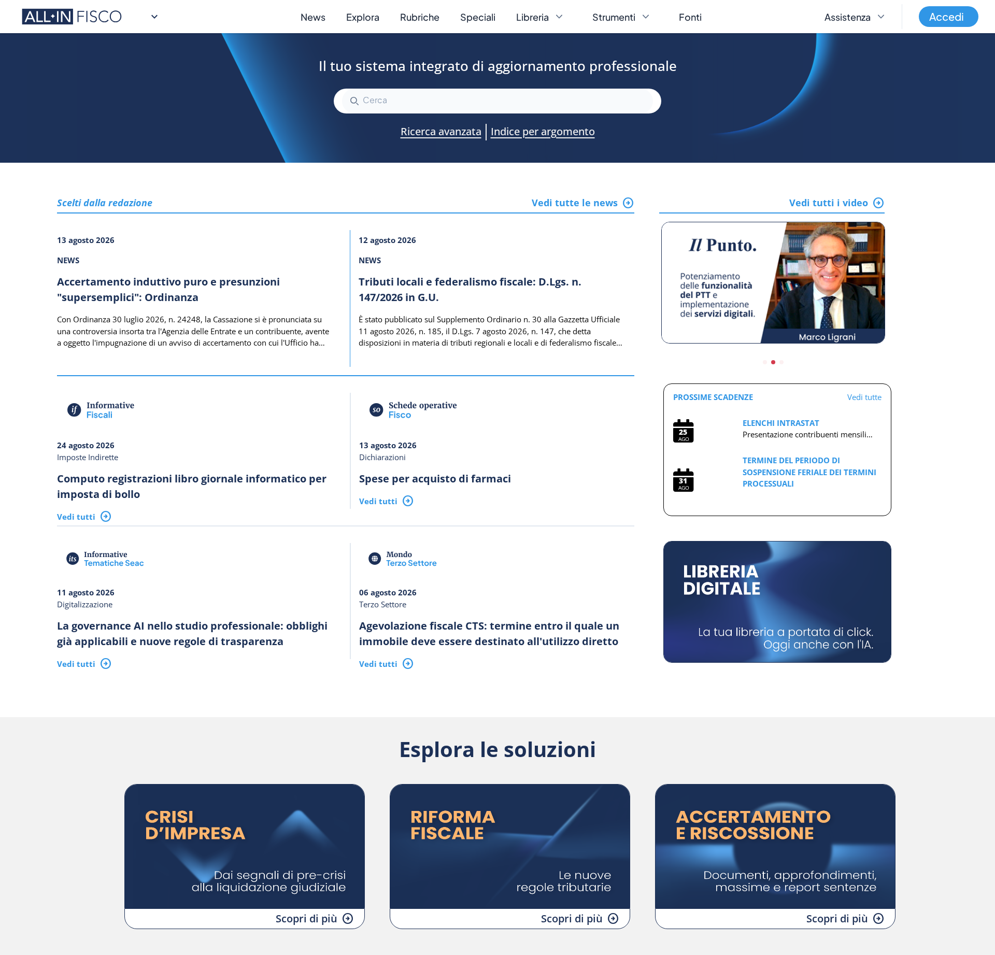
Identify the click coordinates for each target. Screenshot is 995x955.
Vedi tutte (864, 397)
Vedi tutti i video (828, 202)
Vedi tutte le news (575, 202)
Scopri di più (306, 918)
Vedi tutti (76, 516)
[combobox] (497, 101)
